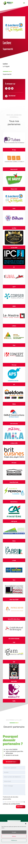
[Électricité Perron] (14, 492)
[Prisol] (14, 335)
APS (14, 384)
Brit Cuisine (14, 462)
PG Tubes (14, 150)
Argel (14, 642)
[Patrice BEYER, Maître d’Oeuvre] (14, 609)
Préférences (14, 840)
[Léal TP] (14, 277)
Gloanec (14, 541)
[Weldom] (14, 394)
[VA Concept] (14, 355)
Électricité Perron (14, 502)
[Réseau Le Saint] (14, 179)
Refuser (14, 836)
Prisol (14, 345)
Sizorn (14, 580)
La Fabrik (14, 560)
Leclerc (14, 208)
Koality (14, 701)
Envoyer (20, 807)
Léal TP (14, 286)
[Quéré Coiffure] (14, 671)
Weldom (14, 404)
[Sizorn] (14, 570)
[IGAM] (14, 652)
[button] (25, 823)
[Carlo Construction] (14, 414)
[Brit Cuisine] (14, 453)
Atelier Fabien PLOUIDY (14, 599)
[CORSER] (14, 296)
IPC (14, 267)
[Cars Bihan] (14, 218)
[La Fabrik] (14, 550)
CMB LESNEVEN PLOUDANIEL (14, 638)
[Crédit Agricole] (14, 511)
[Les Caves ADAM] (14, 238)
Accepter (14, 832)
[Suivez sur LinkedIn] (12, 88)
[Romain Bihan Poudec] (14, 472)
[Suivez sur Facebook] (6, 88)
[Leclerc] (14, 199)
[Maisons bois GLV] (14, 159)
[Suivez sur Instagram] (9, 88)
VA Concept (14, 365)
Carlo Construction (14, 423)
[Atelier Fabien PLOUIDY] (14, 590)
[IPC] (14, 257)
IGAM (14, 662)
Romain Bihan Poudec (14, 482)
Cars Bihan (14, 228)
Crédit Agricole (14, 521)
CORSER (14, 306)
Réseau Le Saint (14, 189)
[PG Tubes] (14, 140)
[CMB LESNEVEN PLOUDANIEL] (14, 629)
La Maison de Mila (14, 443)
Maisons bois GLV (14, 169)
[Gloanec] (14, 531)
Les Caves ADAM (14, 247)
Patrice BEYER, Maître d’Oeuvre (14, 619)
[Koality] (14, 691)
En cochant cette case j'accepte (14, 803)
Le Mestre (14, 326)
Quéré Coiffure (14, 681)
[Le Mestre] (14, 316)
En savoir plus (11, 762)
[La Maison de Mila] (14, 433)
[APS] (14, 374)
